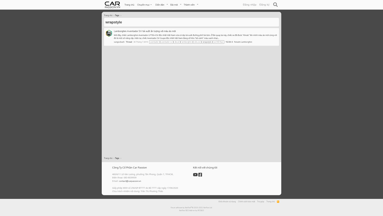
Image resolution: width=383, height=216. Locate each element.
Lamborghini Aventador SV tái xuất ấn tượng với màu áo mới (145, 31)
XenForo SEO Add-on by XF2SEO (191, 210)
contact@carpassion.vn (130, 181)
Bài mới (174, 4)
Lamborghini (246, 42)
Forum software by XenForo (191, 208)
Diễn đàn (159, 4)
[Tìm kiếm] (275, 4)
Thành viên (189, 4)
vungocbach (119, 42)
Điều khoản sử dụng (227, 201)
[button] (145, 5)
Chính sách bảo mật (246, 201)
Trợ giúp (260, 201)
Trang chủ (129, 4)
